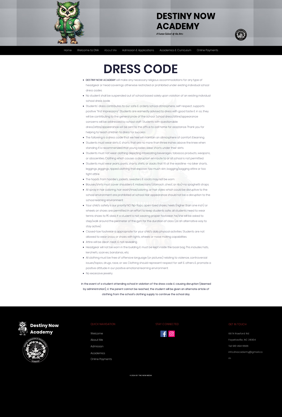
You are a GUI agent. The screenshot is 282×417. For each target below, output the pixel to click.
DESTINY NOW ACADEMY (186, 21)
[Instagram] (171, 334)
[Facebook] (163, 334)
